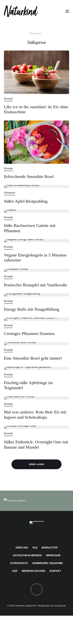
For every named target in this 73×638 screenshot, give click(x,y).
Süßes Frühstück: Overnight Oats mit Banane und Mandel (36, 444)
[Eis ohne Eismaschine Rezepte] (36, 72)
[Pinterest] (36, 534)
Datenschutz (19, 563)
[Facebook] (21, 534)
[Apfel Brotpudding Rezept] (36, 186)
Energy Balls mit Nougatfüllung (31, 309)
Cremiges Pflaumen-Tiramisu (29, 333)
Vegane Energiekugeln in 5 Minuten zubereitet (35, 257)
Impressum (53, 555)
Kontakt (55, 571)
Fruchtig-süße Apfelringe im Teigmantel (28, 385)
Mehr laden (36, 464)
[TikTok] (51, 534)
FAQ (35, 547)
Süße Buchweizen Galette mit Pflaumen (29, 228)
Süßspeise (9, 192)
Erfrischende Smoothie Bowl (29, 176)
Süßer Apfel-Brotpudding (25, 201)
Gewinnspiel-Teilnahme (47, 563)
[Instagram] (29, 534)
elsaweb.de (60, 605)
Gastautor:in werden (27, 555)
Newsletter (50, 547)
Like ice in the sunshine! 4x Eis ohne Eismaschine (36, 109)
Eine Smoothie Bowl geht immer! (33, 358)
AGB (14, 571)
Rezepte (8, 98)
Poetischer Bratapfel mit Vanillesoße (35, 284)
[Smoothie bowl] (36, 343)
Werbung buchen (33, 571)
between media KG (26, 605)
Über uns (22, 547)
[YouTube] (44, 534)
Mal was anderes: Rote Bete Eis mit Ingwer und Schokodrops (35, 414)
